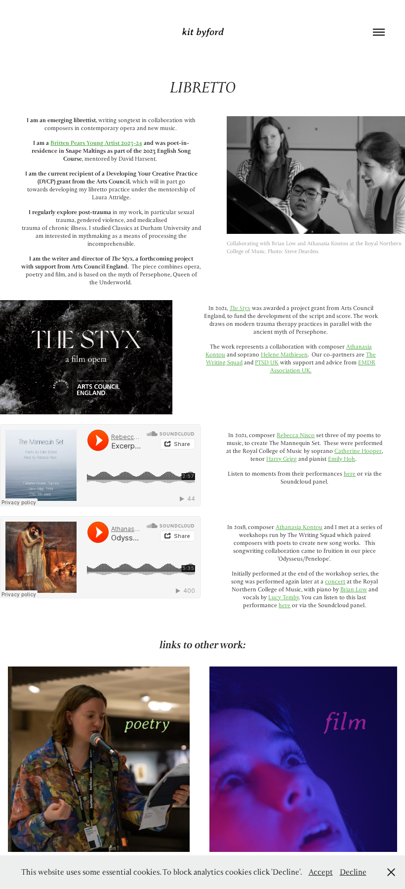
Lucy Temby (283, 597)
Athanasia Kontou (299, 527)
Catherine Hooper (358, 450)
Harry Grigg (281, 458)
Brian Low (353, 589)
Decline (353, 872)
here (350, 473)
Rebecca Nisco (296, 435)
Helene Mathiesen (284, 354)
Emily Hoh (341, 458)
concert (335, 581)
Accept (321, 872)
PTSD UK (267, 362)
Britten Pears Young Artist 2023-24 (96, 142)
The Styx (240, 307)
